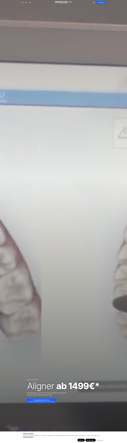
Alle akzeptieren (90, 440)
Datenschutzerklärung (28, 437)
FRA (26, 2)
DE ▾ (93, 2)
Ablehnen (81, 440)
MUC (30, 2)
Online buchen (101, 2)
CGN (22, 2)
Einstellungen (100, 440)
